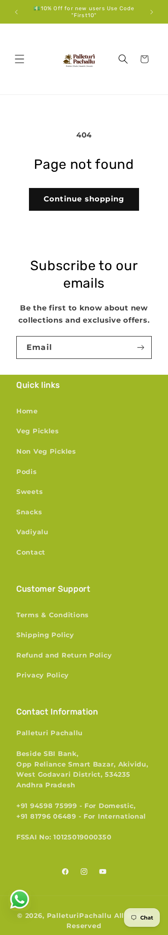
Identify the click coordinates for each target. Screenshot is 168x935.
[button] (20, 59)
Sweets (29, 492)
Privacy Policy (42, 675)
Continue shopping (84, 198)
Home (27, 411)
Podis (26, 472)
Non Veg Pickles (46, 451)
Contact (30, 552)
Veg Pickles (37, 431)
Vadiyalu (32, 532)
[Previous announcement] (16, 12)
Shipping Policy (45, 635)
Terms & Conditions (52, 615)
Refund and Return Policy (64, 655)
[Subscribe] (140, 347)
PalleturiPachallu (79, 916)
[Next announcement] (152, 12)
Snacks (29, 512)
